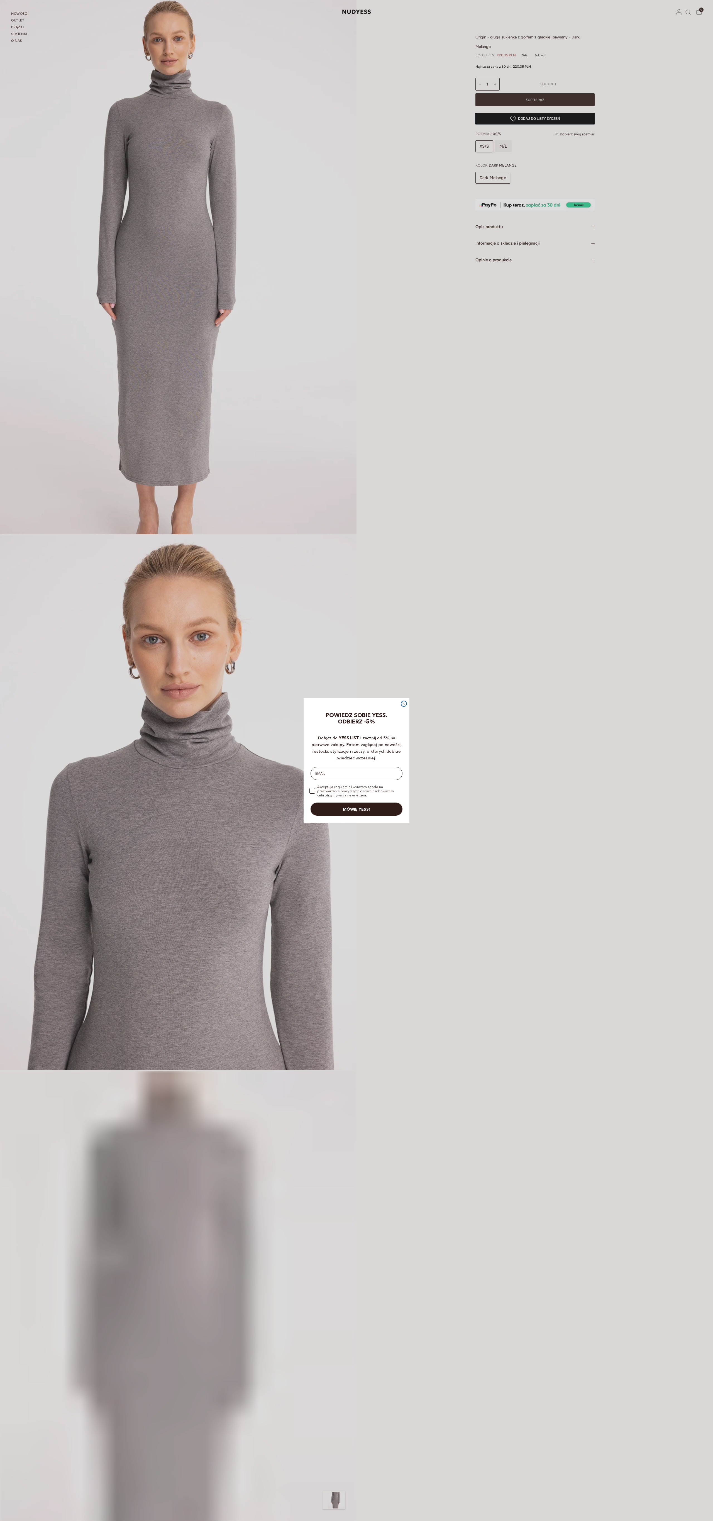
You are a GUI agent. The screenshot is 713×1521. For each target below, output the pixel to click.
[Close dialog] (404, 703)
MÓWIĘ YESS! (356, 809)
